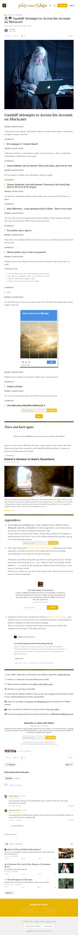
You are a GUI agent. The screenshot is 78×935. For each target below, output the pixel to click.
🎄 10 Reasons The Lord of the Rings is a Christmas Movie (27, 865)
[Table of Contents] (2, 467)
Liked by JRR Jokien (15, 798)
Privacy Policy (53, 744)
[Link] (1, 116)
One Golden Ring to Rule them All (15, 869)
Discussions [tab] (19, 844)
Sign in (72, 5)
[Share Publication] (55, 5)
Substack (29, 931)
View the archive (53, 709)
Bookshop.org (42, 701)
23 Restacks (27, 751)
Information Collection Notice (38, 744)
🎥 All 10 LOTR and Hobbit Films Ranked (22, 849)
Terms (42, 921)
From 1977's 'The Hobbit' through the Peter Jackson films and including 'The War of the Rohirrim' (29, 853)
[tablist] (12, 778)
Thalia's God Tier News (57, 617)
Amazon (29, 701)
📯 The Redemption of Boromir (18, 879)
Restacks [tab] (17, 778)
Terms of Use (48, 742)
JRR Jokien (12, 29)
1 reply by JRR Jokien (17, 826)
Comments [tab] (9, 778)
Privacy (37, 921)
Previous (12, 765)
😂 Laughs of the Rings (13, 15)
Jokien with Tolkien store (42, 684)
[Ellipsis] (72, 795)
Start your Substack (34, 926)
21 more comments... (10, 834)
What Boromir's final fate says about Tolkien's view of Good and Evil (26, 882)
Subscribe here (64, 674)
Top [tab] (7, 844)
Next (67, 765)
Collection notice (50, 921)
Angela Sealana (14, 796)
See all (8, 893)
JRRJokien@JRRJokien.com (62, 714)
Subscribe (62, 5)
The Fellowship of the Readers (39, 548)
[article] (39, 854)
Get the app (48, 926)
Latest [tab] (12, 844)
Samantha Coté (13, 810)
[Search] (50, 5)
